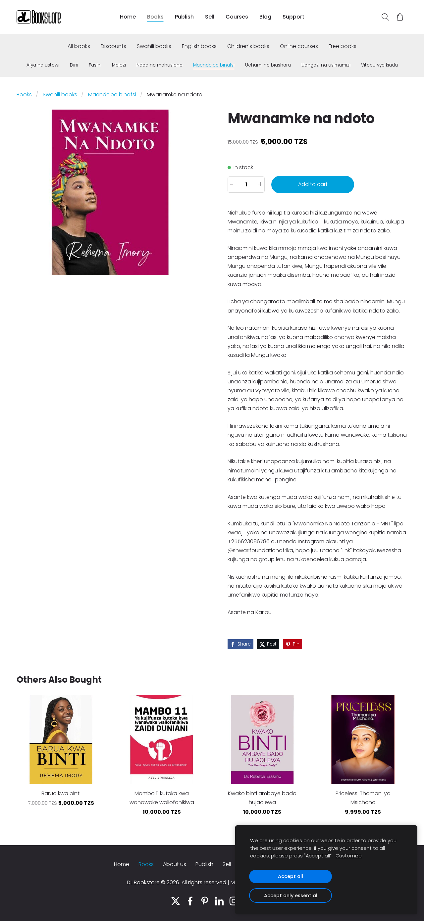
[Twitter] (175, 901)
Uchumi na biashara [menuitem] (268, 65)
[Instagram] (233, 901)
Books (24, 94)
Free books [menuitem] (342, 46)
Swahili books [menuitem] (154, 46)
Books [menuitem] (155, 17)
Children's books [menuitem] (248, 46)
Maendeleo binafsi (112, 94)
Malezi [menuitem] (119, 65)
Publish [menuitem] (184, 17)
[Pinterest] (204, 901)
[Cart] (400, 17)
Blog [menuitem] (265, 17)
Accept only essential (290, 895)
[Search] (385, 17)
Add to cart (313, 184)
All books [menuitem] (79, 46)
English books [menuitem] (199, 46)
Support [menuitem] (293, 17)
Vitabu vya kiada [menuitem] (379, 65)
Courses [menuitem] (237, 17)
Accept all (290, 876)
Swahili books (60, 94)
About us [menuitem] (174, 864)
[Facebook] (190, 901)
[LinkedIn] (219, 901)
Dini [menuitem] (74, 65)
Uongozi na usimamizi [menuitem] (325, 65)
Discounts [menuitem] (113, 46)
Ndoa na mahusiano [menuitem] (159, 65)
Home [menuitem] (128, 17)
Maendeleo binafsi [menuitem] (214, 65)
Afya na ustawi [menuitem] (42, 65)
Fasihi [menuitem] (95, 65)
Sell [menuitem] (209, 17)
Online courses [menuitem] (299, 46)
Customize (349, 855)
